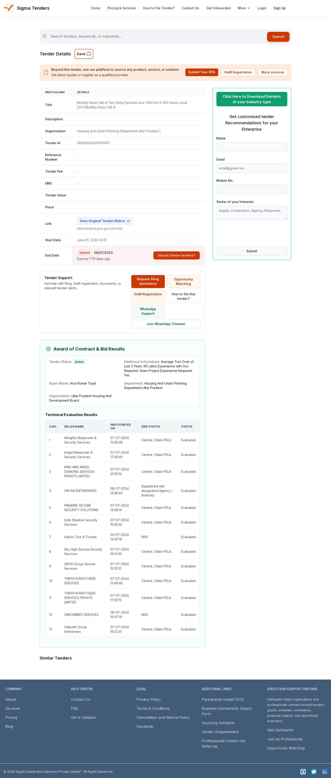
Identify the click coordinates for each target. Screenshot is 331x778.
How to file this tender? (183, 296)
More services (272, 72)
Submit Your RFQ (201, 72)
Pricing (11, 717)
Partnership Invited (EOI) (223, 699)
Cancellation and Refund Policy (163, 717)
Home (95, 8)
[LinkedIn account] (324, 771)
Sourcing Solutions (218, 723)
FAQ (74, 708)
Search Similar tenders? (176, 255)
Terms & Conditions (153, 708)
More (242, 8)
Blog (9, 726)
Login (262, 8)
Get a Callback (83, 717)
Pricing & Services (121, 8)
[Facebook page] (303, 771)
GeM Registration (238, 72)
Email (220, 159)
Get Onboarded (218, 8)
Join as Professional (284, 739)
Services (12, 708)
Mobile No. (225, 180)
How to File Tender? (159, 8)
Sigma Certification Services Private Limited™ (49, 771)
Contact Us (190, 8)
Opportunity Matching (183, 281)
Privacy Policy (148, 699)
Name (221, 138)
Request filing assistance (148, 281)
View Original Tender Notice (102, 221)
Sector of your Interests (235, 202)
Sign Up (280, 8)
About (10, 699)
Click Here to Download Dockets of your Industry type (252, 99)
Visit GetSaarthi (280, 730)
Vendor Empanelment (220, 732)
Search (278, 37)
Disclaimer (145, 726)
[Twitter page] (314, 771)
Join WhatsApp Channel (166, 324)
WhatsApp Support (148, 311)
